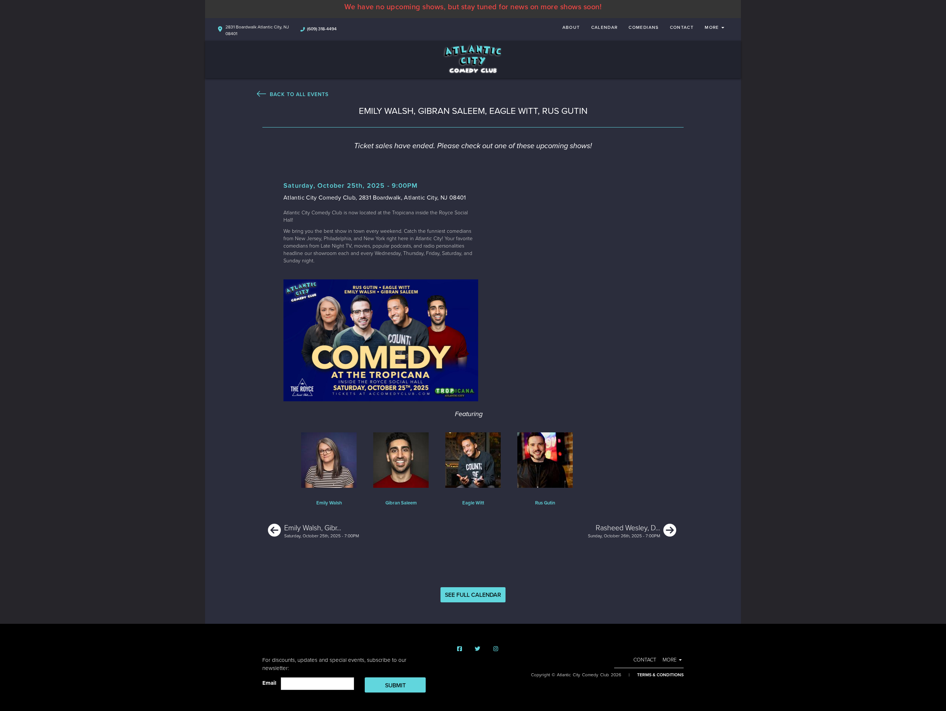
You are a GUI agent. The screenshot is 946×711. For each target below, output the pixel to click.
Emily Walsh (329, 503)
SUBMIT (395, 685)
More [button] (713, 27)
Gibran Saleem (401, 503)
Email (270, 683)
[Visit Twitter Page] (477, 649)
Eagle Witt (473, 503)
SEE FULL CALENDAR (473, 595)
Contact (682, 27)
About (571, 27)
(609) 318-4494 (322, 28)
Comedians (644, 27)
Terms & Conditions (660, 674)
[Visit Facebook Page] (459, 649)
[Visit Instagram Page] (495, 649)
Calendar (604, 27)
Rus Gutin (545, 503)
